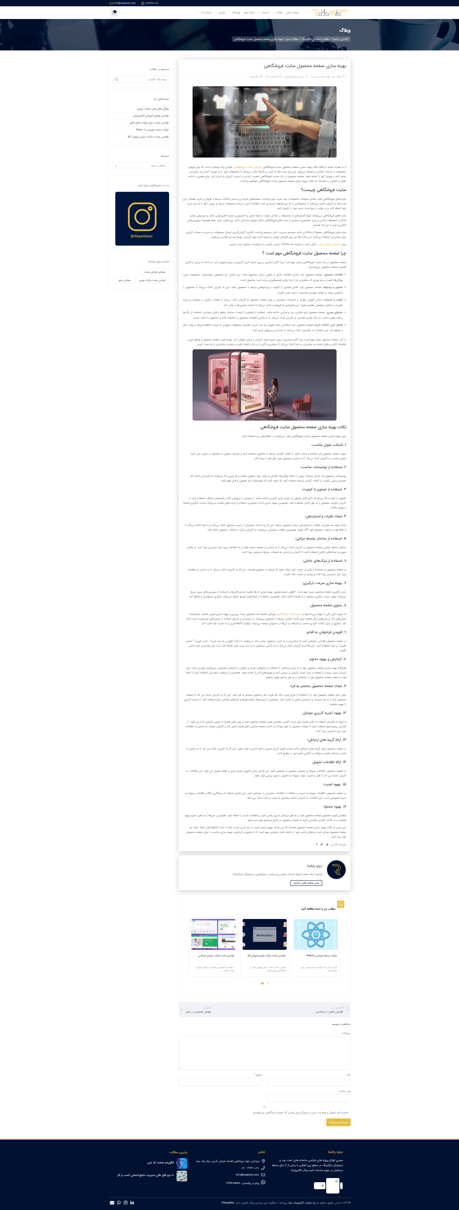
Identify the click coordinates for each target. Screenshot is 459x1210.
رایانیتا (287, 76)
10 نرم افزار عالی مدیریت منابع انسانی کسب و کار (145, 1175)
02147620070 (151, 3)
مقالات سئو (336, 76)
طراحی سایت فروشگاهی (247, 167)
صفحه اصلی (292, 13)
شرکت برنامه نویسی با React (322, 956)
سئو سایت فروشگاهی (289, 614)
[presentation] (191, 950)
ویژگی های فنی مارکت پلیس (153, 109)
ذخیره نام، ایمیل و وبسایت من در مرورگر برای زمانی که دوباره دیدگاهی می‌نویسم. (300, 1112)
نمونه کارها (249, 13)
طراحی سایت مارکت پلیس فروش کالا (266, 956)
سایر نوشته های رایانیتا (306, 883)
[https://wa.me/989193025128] (119, 1203)
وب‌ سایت (345, 1091)
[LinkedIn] (132, 1203)
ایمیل (258, 1075)
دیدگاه (346, 1033)
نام (348, 1075)
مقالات (279, 13)
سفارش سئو (125, 280)
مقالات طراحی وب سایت (320, 76)
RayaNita (229, 1203)
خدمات (265, 13)
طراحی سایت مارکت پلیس (152, 280)
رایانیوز (221, 13)
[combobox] (141, 166)
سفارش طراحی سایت (329, 244)
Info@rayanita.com (247, 1175)
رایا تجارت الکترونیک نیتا (302, 1203)
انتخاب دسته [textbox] (158, 166)
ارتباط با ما (205, 13)
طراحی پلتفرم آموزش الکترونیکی (151, 116)
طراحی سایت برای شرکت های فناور (149, 123)
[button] (268, 983)
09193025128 (233, 1183)
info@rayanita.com (125, 3)
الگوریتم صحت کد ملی (160, 1162)
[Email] (112, 1203)
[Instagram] (125, 1203)
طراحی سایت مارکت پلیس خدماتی (216, 956)
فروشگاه (236, 13)
